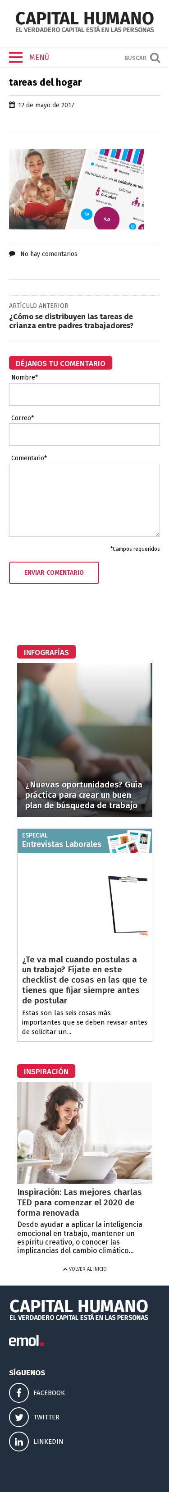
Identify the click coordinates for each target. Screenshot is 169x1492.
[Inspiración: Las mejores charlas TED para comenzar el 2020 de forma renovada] (84, 1181)
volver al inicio (87, 1269)
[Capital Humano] (85, 31)
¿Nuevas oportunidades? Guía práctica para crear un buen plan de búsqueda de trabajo (83, 794)
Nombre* (24, 377)
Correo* (22, 418)
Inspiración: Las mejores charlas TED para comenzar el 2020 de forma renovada (79, 1202)
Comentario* (29, 458)
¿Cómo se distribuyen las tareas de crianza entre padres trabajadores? (71, 321)
